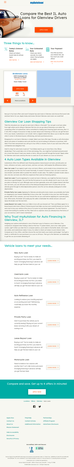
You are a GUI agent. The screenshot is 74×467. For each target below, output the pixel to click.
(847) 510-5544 (20, 79)
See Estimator (36, 62)
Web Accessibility (13, 432)
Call (24, 95)
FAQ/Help (28, 418)
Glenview (39, 401)
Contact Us (10, 421)
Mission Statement (13, 427)
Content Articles (30, 421)
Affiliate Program (49, 421)
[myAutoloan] (36, 448)
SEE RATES (13, 60)
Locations (27, 401)
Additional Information (33, 424)
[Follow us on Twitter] (39, 406)
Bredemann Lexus (20, 74)
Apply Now (44, 30)
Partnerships (47, 418)
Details (17, 95)
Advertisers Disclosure (50, 424)
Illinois (33, 401)
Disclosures (10, 435)
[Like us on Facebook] (34, 406)
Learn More (52, 260)
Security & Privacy (13, 438)
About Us (10, 424)
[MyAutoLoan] (37, 3)
